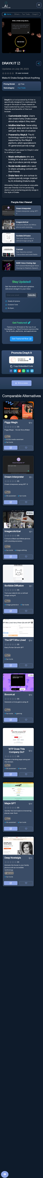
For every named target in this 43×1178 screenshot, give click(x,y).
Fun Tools (26, 14)
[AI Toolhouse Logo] (6, 5)
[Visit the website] (10, 448)
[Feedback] (4, 1174)
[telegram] (32, 371)
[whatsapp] (23, 371)
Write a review (23, 383)
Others (17, 14)
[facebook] (11, 371)
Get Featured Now (20, 338)
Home (8, 14)
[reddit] (19, 371)
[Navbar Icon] (39, 5)
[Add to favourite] (26, 448)
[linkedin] (27, 371)
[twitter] (15, 371)
